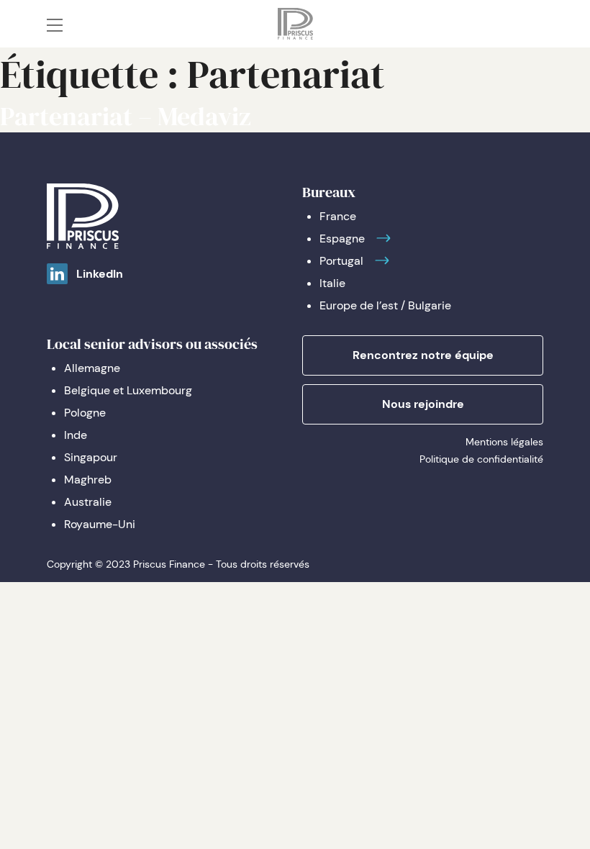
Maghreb (88, 479)
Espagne (342, 238)
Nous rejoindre (423, 404)
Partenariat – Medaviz (125, 116)
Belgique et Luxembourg (128, 390)
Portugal (341, 260)
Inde (75, 434)
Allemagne (92, 368)
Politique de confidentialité (481, 459)
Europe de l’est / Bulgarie (385, 305)
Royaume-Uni (99, 524)
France (337, 216)
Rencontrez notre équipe (423, 355)
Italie (332, 283)
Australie (88, 501)
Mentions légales (504, 441)
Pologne (85, 412)
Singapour (90, 457)
